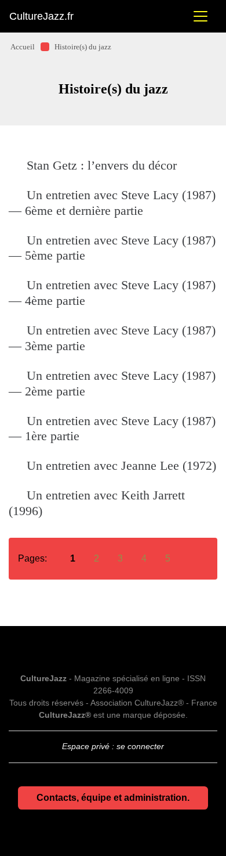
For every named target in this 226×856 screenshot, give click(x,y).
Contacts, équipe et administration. (113, 798)
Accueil (22, 47)
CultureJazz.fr (41, 16)
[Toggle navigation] (200, 16)
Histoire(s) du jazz (82, 47)
